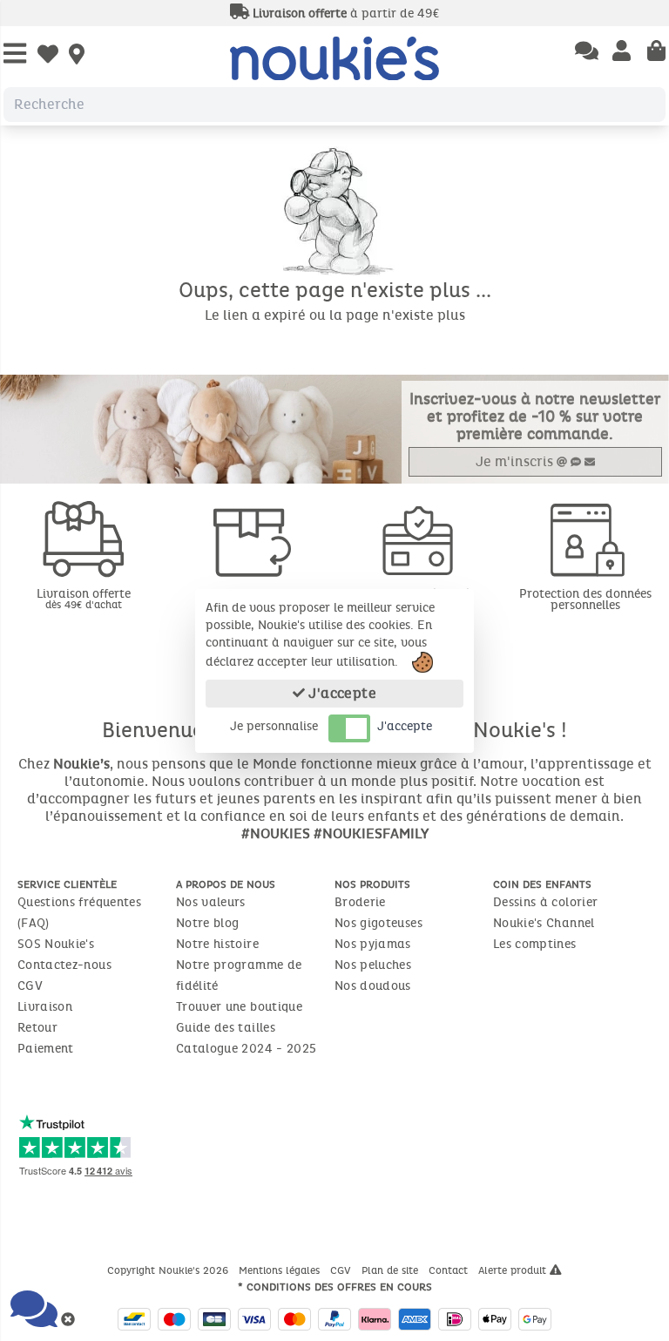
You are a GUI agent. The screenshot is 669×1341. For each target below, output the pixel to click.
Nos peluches (372, 965)
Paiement (45, 1048)
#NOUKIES (275, 833)
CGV (30, 986)
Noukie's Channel (544, 923)
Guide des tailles (225, 1027)
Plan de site (392, 1270)
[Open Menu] (14, 54)
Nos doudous (372, 986)
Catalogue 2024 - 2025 (246, 1048)
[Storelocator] (76, 56)
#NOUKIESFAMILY (371, 833)
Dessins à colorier (545, 902)
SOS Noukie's (55, 944)
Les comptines (535, 944)
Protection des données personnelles (585, 599)
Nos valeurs (211, 902)
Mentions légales (281, 1270)
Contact (450, 1270)
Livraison (44, 1006)
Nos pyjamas (372, 944)
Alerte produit (514, 1270)
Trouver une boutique (239, 1006)
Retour (37, 1027)
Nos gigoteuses (378, 923)
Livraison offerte (84, 598)
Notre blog (208, 923)
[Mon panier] (656, 52)
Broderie (360, 902)
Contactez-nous (64, 965)
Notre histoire (217, 944)
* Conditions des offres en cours (335, 1287)
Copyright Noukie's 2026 (169, 1270)
